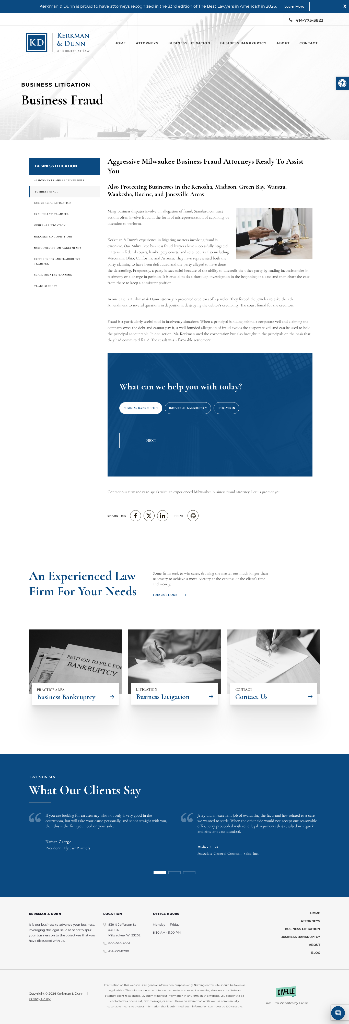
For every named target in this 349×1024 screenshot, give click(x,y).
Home (120, 43)
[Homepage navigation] (58, 43)
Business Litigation (189, 43)
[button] (342, 83)
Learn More (294, 6)
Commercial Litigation (53, 203)
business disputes (131, 211)
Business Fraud (47, 191)
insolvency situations (182, 321)
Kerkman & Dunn (122, 239)
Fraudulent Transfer (51, 214)
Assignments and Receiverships (59, 180)
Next (151, 440)
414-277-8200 (118, 951)
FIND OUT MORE (165, 595)
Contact (308, 43)
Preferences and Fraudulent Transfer (57, 261)
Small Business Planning (53, 275)
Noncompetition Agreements (58, 247)
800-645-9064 (119, 943)
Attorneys (147, 43)
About (282, 43)
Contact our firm (121, 491)
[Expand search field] (274, 20)
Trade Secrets (45, 286)
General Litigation (50, 225)
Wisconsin (116, 258)
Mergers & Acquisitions (53, 236)
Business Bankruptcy (243, 43)
